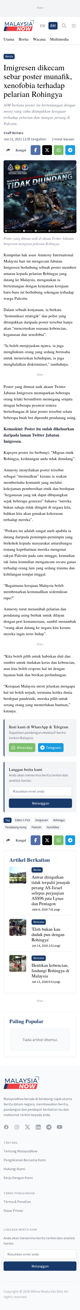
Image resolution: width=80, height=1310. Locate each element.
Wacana (39, 39)
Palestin (36, 827)
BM (53, 25)
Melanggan (40, 803)
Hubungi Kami (14, 1169)
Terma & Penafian (17, 1201)
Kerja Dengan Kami (18, 1177)
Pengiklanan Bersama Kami (25, 1160)
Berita (23, 39)
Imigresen (41, 820)
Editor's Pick (22, 820)
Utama (9, 39)
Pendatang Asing (15, 827)
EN (42, 25)
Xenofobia (53, 827)
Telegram (53, 747)
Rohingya (59, 820)
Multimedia (59, 39)
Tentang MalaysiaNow (20, 1151)
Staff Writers (13, 133)
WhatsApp (25, 747)
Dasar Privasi (13, 1210)
